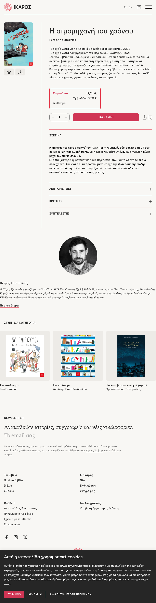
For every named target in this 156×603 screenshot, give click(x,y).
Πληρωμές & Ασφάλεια (18, 514)
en (130, 7)
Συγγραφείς (87, 491)
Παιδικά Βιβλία (13, 480)
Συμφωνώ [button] (14, 594)
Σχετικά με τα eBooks (17, 519)
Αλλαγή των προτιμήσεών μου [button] (70, 594)
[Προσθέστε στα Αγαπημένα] (150, 117)
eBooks (9, 491)
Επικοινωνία (12, 524)
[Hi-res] (20, 72)
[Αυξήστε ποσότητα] (66, 117)
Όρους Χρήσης (94, 450)
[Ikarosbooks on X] (25, 537)
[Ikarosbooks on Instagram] (16, 537)
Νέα (82, 480)
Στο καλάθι (106, 117)
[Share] (144, 117)
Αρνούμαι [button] (35, 594)
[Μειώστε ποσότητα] (53, 117)
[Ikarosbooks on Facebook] (6, 537)
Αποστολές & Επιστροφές (20, 508)
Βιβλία (8, 486)
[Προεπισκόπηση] (9, 72)
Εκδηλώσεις (88, 486)
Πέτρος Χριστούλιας (62, 40)
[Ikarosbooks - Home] (41, 7)
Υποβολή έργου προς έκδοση (99, 508)
